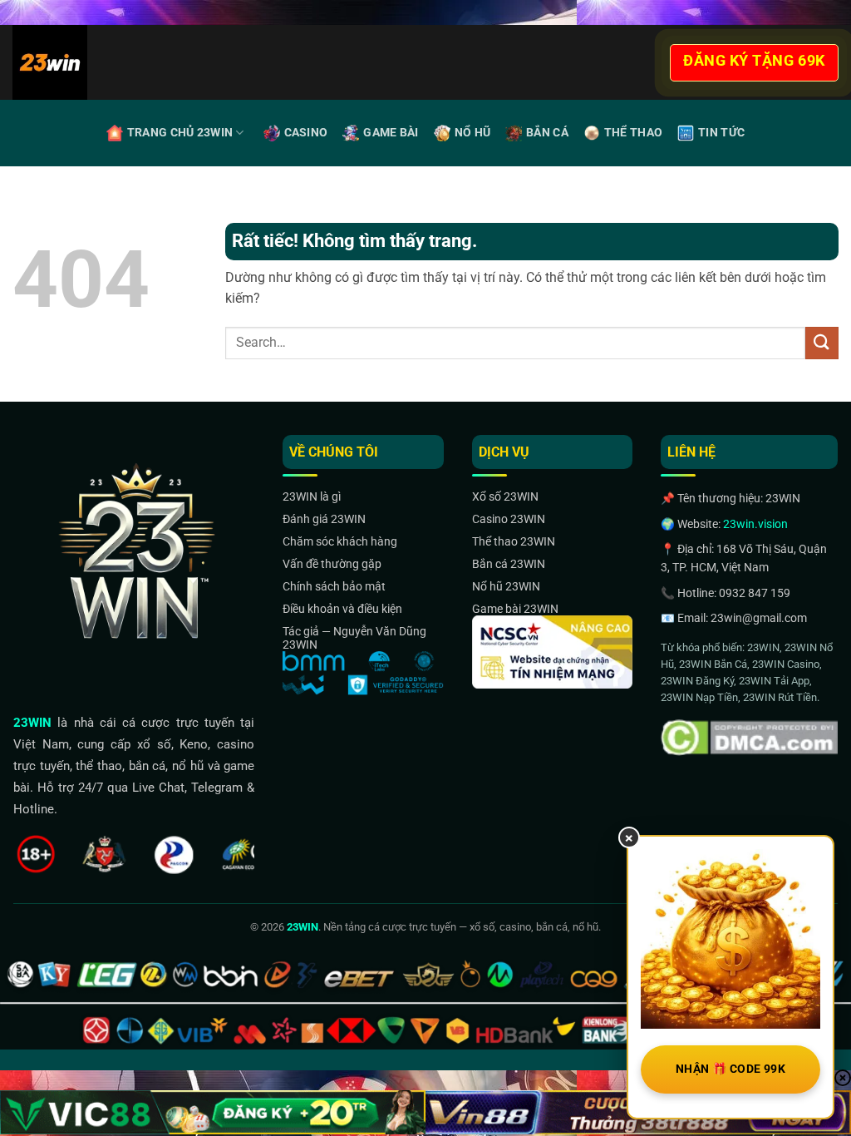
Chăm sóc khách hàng (340, 541)
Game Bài (390, 133)
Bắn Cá (547, 133)
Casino (306, 133)
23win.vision (755, 524)
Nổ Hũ (472, 133)
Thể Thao (633, 133)
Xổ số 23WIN (505, 496)
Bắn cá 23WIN (508, 563)
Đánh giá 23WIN (324, 519)
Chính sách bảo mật (334, 586)
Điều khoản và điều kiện (342, 608)
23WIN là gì (312, 496)
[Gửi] (822, 343)
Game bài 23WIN (515, 608)
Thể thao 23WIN (513, 541)
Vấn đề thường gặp (332, 563)
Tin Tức (721, 133)
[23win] (98, 62)
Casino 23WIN (508, 519)
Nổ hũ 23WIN (506, 586)
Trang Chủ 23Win (180, 133)
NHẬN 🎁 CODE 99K (730, 1068)
